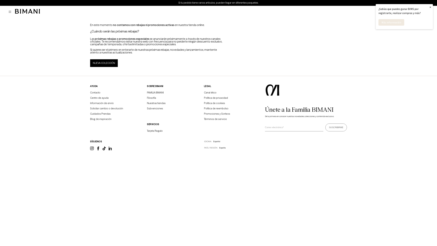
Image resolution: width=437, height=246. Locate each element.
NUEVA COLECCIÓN (104, 63)
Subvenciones (155, 108)
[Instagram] (92, 149)
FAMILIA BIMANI (155, 92)
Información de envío (102, 103)
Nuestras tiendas (156, 103)
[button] (10, 12)
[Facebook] (98, 149)
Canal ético (210, 92)
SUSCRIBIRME (336, 127)
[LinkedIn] (110, 149)
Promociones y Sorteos (217, 113)
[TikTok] (104, 149)
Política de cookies (214, 103)
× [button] (430, 7)
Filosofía (151, 97)
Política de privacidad (216, 97)
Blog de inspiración (100, 119)
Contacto (95, 92)
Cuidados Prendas (100, 113)
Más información (391, 22)
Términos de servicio (215, 119)
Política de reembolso (216, 108)
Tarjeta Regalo (155, 130)
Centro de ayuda (99, 97)
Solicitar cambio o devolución (106, 108)
